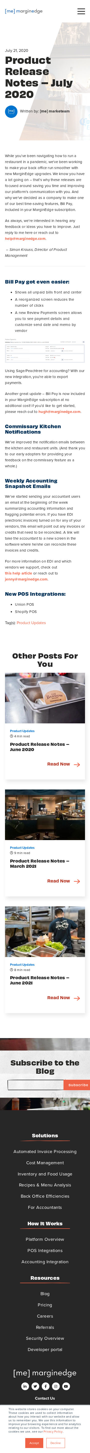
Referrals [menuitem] (45, 1327)
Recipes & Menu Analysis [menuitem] (45, 1185)
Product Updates (31, 623)
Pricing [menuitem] (45, 1305)
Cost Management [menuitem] (45, 1163)
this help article (18, 573)
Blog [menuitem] (45, 1293)
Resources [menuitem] (45, 1277)
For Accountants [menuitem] (45, 1207)
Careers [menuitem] (45, 1316)
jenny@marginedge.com (26, 579)
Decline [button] (55, 1443)
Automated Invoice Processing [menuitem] (45, 1151)
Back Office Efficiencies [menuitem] (45, 1196)
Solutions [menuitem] (45, 1135)
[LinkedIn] (25, 1386)
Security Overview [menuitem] (45, 1338)
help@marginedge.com (25, 238)
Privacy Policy (53, 1432)
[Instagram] (56, 1386)
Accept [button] (34, 1443)
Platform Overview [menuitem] (45, 1239)
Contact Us (45, 1398)
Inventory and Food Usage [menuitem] (45, 1174)
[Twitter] (35, 1386)
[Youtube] (66, 1386)
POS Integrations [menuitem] (45, 1250)
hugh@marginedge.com (59, 411)
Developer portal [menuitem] (45, 1349)
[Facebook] (46, 1386)
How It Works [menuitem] (45, 1223)
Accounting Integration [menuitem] (45, 1262)
